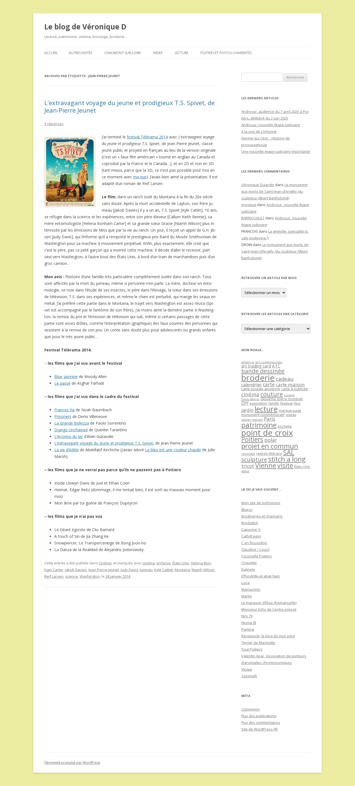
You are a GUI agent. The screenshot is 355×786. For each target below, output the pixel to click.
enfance (163, 563)
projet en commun (269, 446)
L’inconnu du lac (68, 436)
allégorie (247, 362)
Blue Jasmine (66, 376)
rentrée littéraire (269, 453)
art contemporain (268, 362)
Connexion (250, 709)
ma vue (139, 176)
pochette (285, 426)
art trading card (256, 366)
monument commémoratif (263, 414)
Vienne (265, 465)
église (245, 471)
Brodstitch (249, 522)
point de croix (267, 432)
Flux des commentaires (260, 722)
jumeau (146, 569)
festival (286, 403)
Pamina (247, 629)
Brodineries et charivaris (262, 516)
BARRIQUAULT (253, 217)
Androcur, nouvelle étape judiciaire (270, 124)
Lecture (181, 52)
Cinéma (105, 563)
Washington (90, 576)
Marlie (246, 596)
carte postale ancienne (260, 388)
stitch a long (286, 459)
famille (273, 403)
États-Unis (180, 563)
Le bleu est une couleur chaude (173, 449)
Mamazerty (250, 589)
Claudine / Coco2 (255, 549)
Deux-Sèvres (250, 399)
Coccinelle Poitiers (256, 556)
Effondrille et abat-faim (260, 576)
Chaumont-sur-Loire (122, 52)
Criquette (249, 562)
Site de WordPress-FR (259, 729)
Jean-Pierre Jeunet (103, 569)
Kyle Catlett (163, 569)
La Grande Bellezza (71, 423)
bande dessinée (263, 371)
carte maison (290, 384)
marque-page (290, 410)
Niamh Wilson (203, 569)
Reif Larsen (54, 576)
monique (248, 204)
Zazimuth (249, 675)
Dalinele (248, 569)
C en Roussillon (254, 542)
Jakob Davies (76, 569)
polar (270, 440)
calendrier (251, 385)
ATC (276, 366)
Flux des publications (259, 715)
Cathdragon (251, 536)
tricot (247, 466)
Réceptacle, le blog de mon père (268, 635)
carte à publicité (294, 388)
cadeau (284, 378)
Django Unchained (71, 429)
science (71, 576)
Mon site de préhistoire (260, 502)
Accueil (51, 52)
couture (271, 394)
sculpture (254, 459)
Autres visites (80, 52)
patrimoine (259, 425)
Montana (182, 569)
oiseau (291, 414)
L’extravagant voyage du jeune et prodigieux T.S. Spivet (103, 443)
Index (158, 52)
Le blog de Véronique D (85, 27)
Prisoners (62, 416)
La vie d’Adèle (66, 449)
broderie (258, 377)
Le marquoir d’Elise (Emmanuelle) (268, 602)
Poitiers (252, 439)
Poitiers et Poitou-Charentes (226, 52)
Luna (245, 582)
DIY (244, 403)
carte (269, 384)
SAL (288, 452)
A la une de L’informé (259, 131)
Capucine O (251, 529)
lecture (266, 409)
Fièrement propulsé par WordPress (72, 762)
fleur (297, 403)
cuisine (289, 395)
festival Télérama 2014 (147, 137)
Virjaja (246, 669)
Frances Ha (64, 409)
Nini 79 (246, 615)
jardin (247, 410)
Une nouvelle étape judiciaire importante (275, 151)
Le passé (62, 383)
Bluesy (247, 509)
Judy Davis (129, 569)
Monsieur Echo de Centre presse (268, 609)
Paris (269, 418)
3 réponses (54, 123)
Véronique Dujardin (257, 184)
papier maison (252, 419)
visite (285, 465)
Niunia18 (248, 622)
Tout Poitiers (251, 649)
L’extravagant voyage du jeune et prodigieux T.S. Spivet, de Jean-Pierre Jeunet (129, 106)
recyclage (248, 454)
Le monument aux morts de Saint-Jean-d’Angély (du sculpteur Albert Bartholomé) (274, 191)
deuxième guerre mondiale (281, 399)
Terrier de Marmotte (258, 642)
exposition (258, 403)
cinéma (149, 563)
